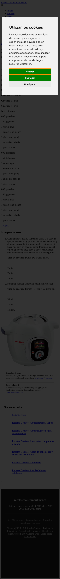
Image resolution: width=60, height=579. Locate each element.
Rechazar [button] (30, 78)
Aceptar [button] (30, 71)
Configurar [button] (30, 84)
